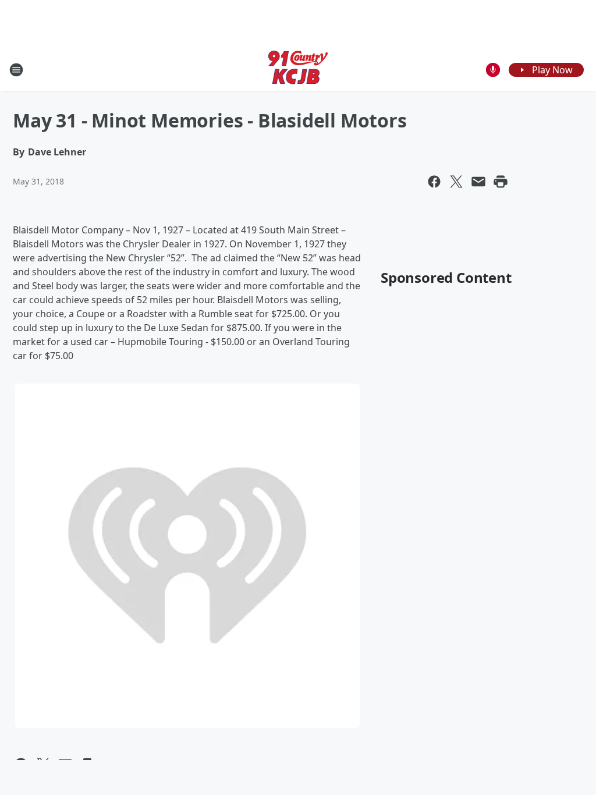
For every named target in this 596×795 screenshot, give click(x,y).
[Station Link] (298, 69)
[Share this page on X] (456, 181)
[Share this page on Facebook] (434, 181)
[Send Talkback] (493, 70)
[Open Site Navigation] (16, 70)
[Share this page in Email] (478, 181)
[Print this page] (500, 181)
